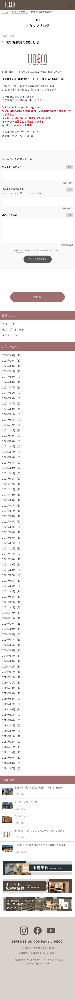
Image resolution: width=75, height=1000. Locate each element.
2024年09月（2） (12, 376)
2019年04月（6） (12, 720)
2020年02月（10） (12, 666)
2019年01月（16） (12, 736)
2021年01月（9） (12, 607)
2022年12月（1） (12, 484)
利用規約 (19, 250)
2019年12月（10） (12, 677)
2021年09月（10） (12, 564)
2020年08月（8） (12, 634)
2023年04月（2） (12, 462)
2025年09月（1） (12, 366)
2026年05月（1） (12, 355)
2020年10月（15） (12, 623)
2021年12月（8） (12, 548)
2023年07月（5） (12, 451)
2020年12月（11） (12, 612)
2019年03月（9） (12, 725)
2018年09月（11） (12, 757)
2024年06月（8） (12, 392)
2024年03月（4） (12, 409)
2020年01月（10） (12, 671)
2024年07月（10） (12, 387)
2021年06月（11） (12, 580)
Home (5, 12)
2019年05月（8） (12, 714)
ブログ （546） (10, 334)
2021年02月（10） (12, 602)
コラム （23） (10, 324)
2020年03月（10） (12, 661)
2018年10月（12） (12, 752)
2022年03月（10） (12, 532)
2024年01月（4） (12, 419)
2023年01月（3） (12, 478)
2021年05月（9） (12, 585)
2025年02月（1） (12, 371)
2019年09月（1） (12, 693)
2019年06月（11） (12, 709)
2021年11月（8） (12, 553)
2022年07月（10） (12, 510)
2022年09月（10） (12, 500)
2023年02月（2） (12, 473)
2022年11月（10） (12, 489)
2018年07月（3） (12, 768)
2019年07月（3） (12, 704)
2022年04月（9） (12, 527)
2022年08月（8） (12, 505)
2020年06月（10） (12, 645)
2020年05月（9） (12, 650)
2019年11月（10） (12, 682)
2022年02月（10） (12, 537)
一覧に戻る (37, 297)
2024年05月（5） (12, 398)
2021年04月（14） (12, 591)
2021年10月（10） (12, 559)
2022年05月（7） (12, 521)
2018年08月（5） (12, 763)
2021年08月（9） (12, 569)
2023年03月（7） (12, 467)
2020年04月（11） (12, 655)
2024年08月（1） (12, 382)
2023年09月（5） (12, 441)
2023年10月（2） (12, 435)
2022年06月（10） (12, 516)
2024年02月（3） (12, 414)
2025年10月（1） (12, 360)
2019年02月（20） (12, 730)
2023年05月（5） (12, 457)
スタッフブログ (20, 12)
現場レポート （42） (13, 329)
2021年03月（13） (12, 596)
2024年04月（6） (12, 403)
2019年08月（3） (12, 698)
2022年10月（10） (12, 494)
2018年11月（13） (12, 746)
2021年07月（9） (12, 575)
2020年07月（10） (12, 639)
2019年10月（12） (12, 688)
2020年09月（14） (12, 628)
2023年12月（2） (12, 425)
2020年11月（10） (12, 618)
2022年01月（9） (12, 543)
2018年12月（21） (12, 741)
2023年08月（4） (12, 446)
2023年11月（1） (12, 430)
